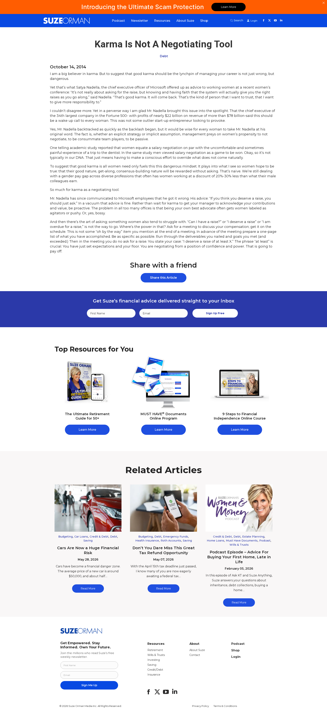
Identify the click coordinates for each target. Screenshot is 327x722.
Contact (194, 655)
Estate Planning (253, 536)
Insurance (153, 674)
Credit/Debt (155, 669)
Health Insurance (147, 540)
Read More (88, 588)
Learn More (228, 7)
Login (236, 657)
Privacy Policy (200, 705)
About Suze (197, 650)
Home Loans (215, 540)
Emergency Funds (175, 536)
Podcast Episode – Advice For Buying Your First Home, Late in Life (239, 557)
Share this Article (163, 277)
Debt (164, 56)
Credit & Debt (99, 536)
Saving (88, 540)
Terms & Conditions (225, 705)
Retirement (155, 650)
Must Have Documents (242, 540)
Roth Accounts (171, 540)
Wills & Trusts (239, 544)
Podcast (264, 540)
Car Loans (81, 536)
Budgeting (65, 536)
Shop (235, 650)
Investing (153, 660)
